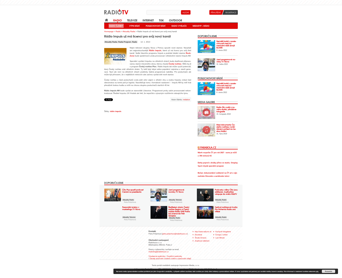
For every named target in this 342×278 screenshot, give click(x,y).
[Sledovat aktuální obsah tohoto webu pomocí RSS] (199, 147)
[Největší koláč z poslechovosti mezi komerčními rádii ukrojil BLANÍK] (206, 46)
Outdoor (175, 20)
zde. (317, 271)
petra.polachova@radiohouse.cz (174, 234)
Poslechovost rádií (155, 25)
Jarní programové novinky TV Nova (226, 60)
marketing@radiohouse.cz (159, 252)
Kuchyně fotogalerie (223, 232)
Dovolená (198, 235)
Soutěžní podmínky (174, 256)
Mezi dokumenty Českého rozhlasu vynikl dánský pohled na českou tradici (226, 128)
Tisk (161, 20)
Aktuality (126, 200)
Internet (148, 20)
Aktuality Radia (129, 31)
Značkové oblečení (202, 241)
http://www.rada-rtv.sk (203, 232)
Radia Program (124, 42)
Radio (117, 20)
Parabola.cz (208, 147)
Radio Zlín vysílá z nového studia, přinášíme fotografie (226, 109)
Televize (132, 20)
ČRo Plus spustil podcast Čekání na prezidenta (132, 190)
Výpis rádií (134, 25)
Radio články (116, 25)
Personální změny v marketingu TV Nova (131, 208)
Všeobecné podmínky (157, 256)
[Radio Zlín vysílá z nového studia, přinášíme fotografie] (206, 112)
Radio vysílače (179, 25)
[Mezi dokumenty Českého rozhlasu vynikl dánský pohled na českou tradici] (206, 130)
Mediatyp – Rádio (201, 25)
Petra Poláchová (130, 202)
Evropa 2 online (221, 235)
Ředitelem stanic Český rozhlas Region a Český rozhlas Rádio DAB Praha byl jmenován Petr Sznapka (179, 211)
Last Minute (220, 238)
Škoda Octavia (200, 238)
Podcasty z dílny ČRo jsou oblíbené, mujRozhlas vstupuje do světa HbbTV (226, 191)
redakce (186, 99)
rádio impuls (115, 111)
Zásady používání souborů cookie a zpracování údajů (170, 259)
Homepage (109, 31)
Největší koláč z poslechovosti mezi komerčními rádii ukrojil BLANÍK (226, 44)
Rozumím (328, 271)
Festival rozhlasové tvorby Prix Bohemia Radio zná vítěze (226, 209)
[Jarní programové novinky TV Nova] (206, 64)
